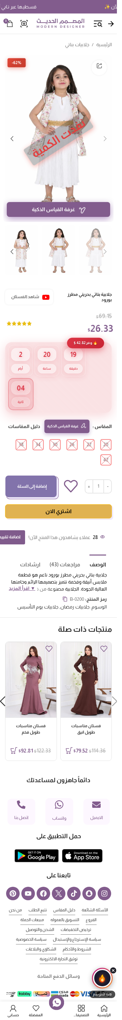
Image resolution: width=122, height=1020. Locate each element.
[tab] (93, 553)
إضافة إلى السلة (32, 475)
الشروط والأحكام (77, 938)
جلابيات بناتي (77, 44)
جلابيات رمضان (74, 596)
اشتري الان (58, 501)
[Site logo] (60, 23)
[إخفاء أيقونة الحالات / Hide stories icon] (113, 970)
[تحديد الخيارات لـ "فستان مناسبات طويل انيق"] (69, 740)
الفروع (91, 909)
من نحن (15, 899)
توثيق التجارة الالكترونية (59, 948)
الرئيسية (104, 44)
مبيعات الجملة (32, 909)
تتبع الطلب (37, 899)
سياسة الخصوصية (31, 929)
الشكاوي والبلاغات (41, 938)
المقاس (103, 416)
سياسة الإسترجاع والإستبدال (77, 929)
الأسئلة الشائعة (95, 899)
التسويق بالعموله (64, 909)
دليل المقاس (64, 899)
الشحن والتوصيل (40, 919)
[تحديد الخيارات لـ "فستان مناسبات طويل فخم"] (13, 740)
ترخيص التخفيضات (76, 919)
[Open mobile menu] (98, 23)
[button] (105, 134)
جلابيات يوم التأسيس (37, 596)
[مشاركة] (99, 67)
